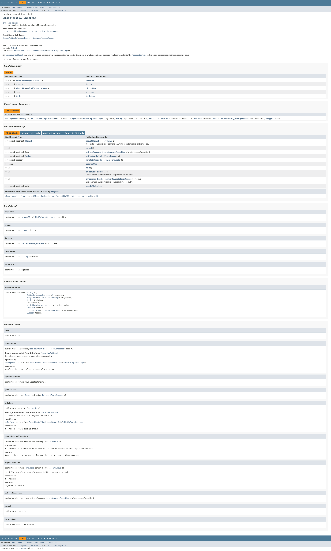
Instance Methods (30, 133)
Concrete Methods (74, 133)
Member (28, 156)
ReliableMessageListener (28, 80)
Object (14, 48)
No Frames (39, 7)
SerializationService (159, 119)
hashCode (45, 196)
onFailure (90, 172)
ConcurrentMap (220, 119)
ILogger (19, 84)
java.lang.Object (10, 23)
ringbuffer (91, 88)
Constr (26, 10)
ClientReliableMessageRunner (17, 38)
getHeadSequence (93, 152)
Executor (198, 119)
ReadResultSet (28, 31)
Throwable (29, 141)
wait (84, 196)
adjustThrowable (93, 141)
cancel (89, 148)
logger (89, 84)
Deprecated (42, 3)
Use (28, 3)
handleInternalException (98, 160)
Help (58, 3)
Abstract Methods (52, 133)
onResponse (91, 179)
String (19, 96)
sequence (90, 92)
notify (55, 196)
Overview (5, 3)
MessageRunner (12, 119)
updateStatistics (94, 186)
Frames (30, 7)
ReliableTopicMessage (46, 31)
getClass (35, 196)
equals (15, 196)
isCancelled (91, 164)
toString (75, 196)
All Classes (54, 7)
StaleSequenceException (113, 152)
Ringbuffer (21, 88)
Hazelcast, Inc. (21, 548)
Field (19, 10)
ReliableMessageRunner (43, 38)
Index (51, 3)
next (88, 168)
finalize (25, 196)
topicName (90, 96)
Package (14, 3)
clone (7, 196)
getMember (90, 156)
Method (34, 10)
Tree (34, 3)
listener (90, 80)
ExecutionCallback (11, 31)
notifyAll (64, 196)
